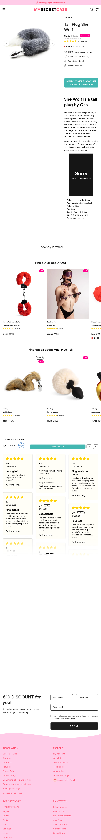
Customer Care (10, 753)
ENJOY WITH (60, 801)
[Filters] (89, 447)
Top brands (58, 767)
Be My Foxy (7, 412)
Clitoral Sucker (60, 833)
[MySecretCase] (50, 9)
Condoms (7, 837)
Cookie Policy (9, 775)
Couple (6, 815)
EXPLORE (58, 748)
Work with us (59, 771)
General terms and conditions (17, 784)
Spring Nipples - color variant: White (95, 338)
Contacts (7, 762)
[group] (50, 2)
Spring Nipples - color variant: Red (92, 338)
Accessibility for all (66, 780)
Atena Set (51, 325)
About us (7, 758)
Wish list (57, 758)
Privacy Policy (9, 771)
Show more (49, 553)
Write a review (57, 446)
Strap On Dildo (60, 824)
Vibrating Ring (59, 828)
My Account (59, 753)
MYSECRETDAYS (11, 807)
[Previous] (6, 43)
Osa (63, 263)
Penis (5, 820)
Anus (5, 824)
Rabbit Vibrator (60, 807)
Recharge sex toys (11, 788)
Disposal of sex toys (12, 793)
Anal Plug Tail (63, 349)
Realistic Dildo (59, 811)
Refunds (7, 767)
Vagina (6, 811)
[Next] (52, 43)
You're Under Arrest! (11, 325)
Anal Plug (57, 820)
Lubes (5, 833)
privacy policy (70, 718)
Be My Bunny (52, 412)
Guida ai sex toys (61, 775)
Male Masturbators (62, 815)
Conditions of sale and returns (17, 780)
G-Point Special (60, 762)
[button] (91, 9)
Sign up (74, 726)
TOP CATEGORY (12, 801)
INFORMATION (10, 748)
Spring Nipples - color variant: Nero (98, 338)
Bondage (7, 828)
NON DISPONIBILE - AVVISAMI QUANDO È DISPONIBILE (81, 83)
